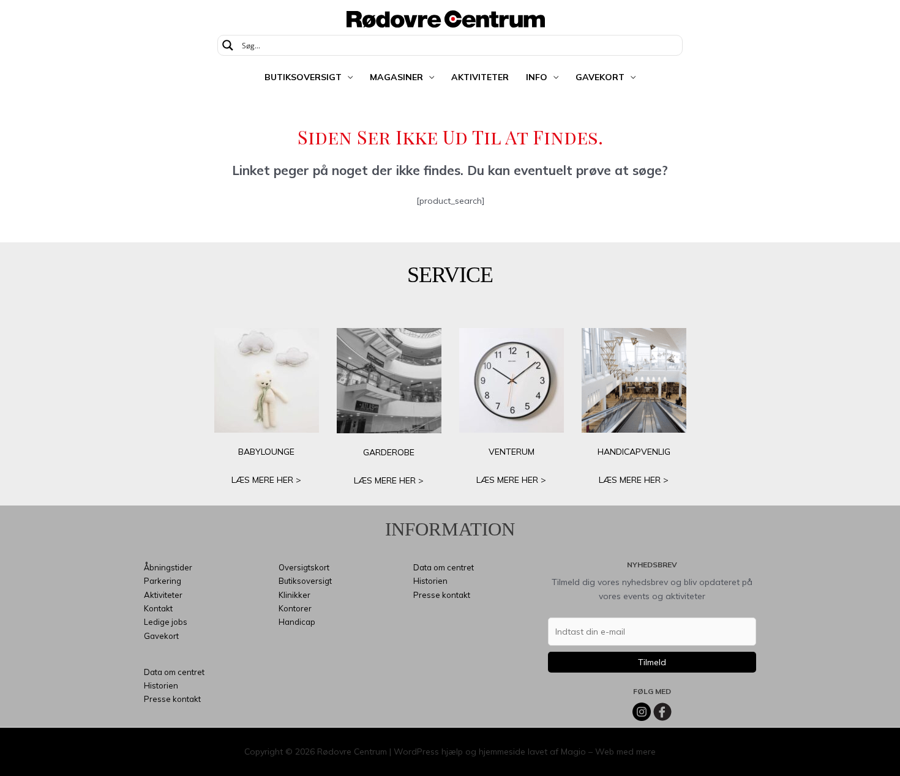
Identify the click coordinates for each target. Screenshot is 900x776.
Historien (161, 685)
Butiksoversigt (303, 77)
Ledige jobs (165, 622)
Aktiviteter (480, 77)
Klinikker (294, 595)
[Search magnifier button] (227, 45)
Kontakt (158, 608)
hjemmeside (502, 751)
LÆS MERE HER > (266, 479)
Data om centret (174, 672)
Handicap (297, 622)
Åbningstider (168, 567)
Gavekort (600, 77)
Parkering (162, 581)
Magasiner (396, 77)
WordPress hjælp (428, 751)
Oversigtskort (304, 567)
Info (536, 77)
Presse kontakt (172, 699)
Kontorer (295, 608)
